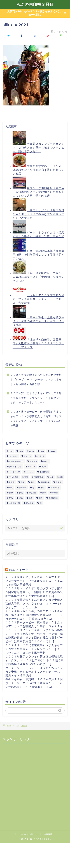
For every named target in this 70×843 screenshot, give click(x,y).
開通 (40, 498)
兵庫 (61, 477)
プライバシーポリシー (28, 834)
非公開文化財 (14, 503)
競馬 (21, 498)
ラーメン (29, 472)
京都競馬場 (38, 477)
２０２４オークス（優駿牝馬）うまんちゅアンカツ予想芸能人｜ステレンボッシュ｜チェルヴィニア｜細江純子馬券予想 (34, 649)
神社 (21, 493)
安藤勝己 (22, 488)
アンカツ (27, 456)
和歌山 (12, 482)
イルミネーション (16, 461)
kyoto (31, 451)
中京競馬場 (44, 472)
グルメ (46, 461)
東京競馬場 (54, 488)
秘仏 (11, 498)
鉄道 (30, 498)
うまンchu (13, 456)
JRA (11, 451)
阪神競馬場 (53, 498)
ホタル (44, 467)
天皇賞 (58, 482)
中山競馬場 (13, 477)
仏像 (51, 477)
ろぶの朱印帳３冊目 (35, 4)
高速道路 (29, 503)
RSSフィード (19, 569)
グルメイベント (15, 467)
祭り (44, 493)
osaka (52, 451)
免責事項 (48, 834)
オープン (33, 461)
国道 (22, 482)
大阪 (32, 482)
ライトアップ (14, 472)
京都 (26, 477)
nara (42, 451)
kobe (21, 451)
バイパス (31, 467)
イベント (41, 456)
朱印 (42, 488)
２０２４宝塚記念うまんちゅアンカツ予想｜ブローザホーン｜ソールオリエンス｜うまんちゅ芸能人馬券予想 (36, 379)
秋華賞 (55, 493)
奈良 (11, 488)
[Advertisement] (35, 782)
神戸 (11, 493)
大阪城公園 (45, 482)
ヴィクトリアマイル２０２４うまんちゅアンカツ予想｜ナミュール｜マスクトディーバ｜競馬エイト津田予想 (34, 671)
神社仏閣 (32, 493)
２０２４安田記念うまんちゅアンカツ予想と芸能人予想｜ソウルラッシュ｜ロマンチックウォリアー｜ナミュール (36, 398)
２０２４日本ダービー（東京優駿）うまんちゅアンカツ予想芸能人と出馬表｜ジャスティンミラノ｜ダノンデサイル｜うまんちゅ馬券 (36, 418)
